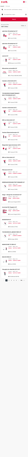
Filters (22, 25)
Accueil (2, 6)
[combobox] (14, 15)
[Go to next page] (24, 280)
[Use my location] (26, 14)
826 (21, 280)
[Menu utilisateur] (25, 2)
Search (14, 19)
